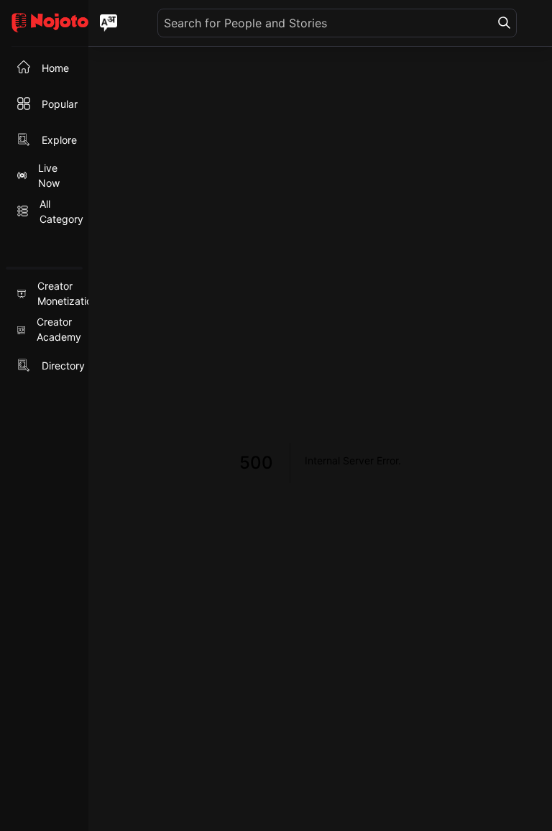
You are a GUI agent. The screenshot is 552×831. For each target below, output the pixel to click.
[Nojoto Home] (44, 23)
